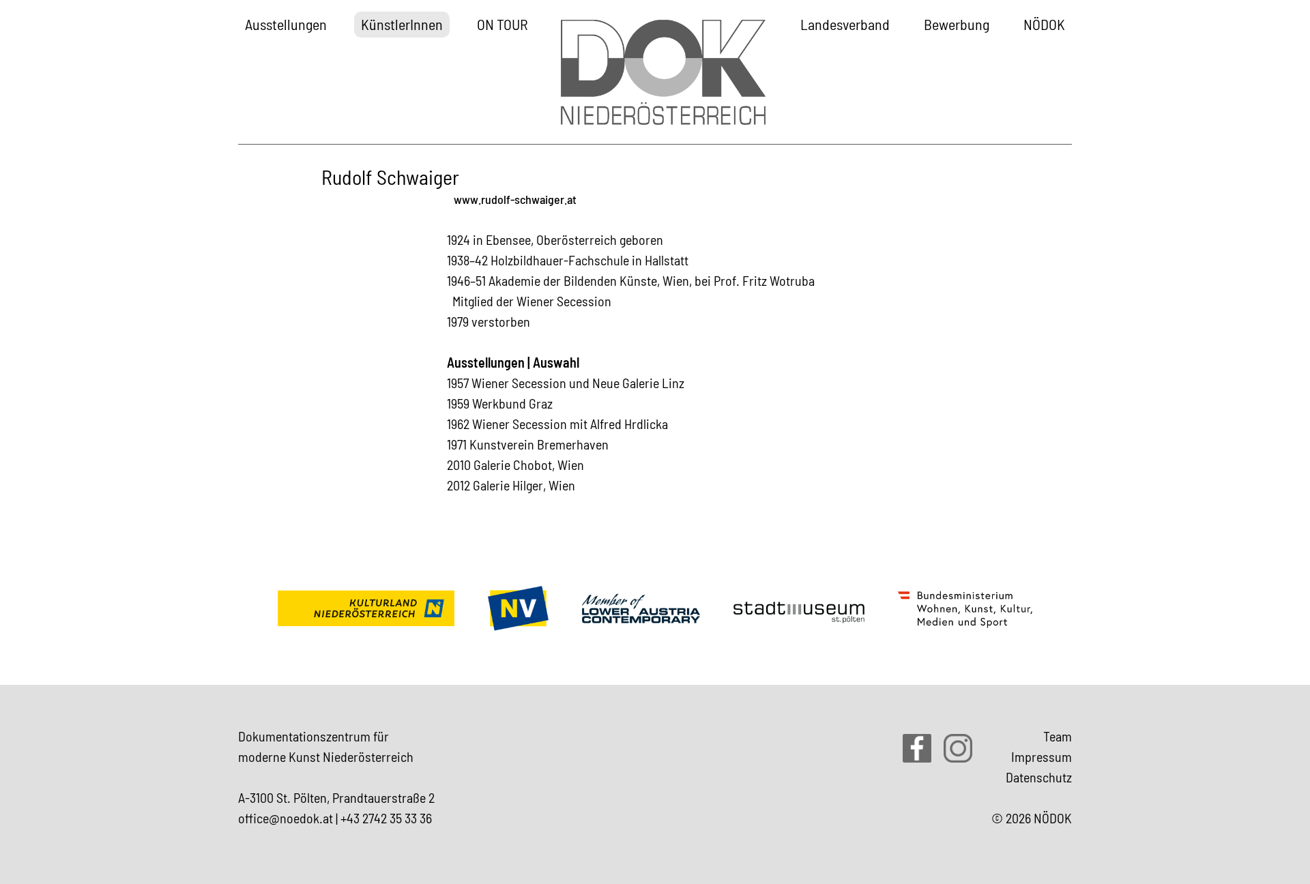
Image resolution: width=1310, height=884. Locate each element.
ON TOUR (502, 24)
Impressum (1041, 756)
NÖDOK (1044, 24)
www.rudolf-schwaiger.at (515, 199)
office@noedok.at (285, 818)
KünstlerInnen (402, 24)
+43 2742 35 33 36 (386, 818)
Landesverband (845, 24)
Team (1057, 736)
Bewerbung (956, 24)
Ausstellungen (286, 24)
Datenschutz (1039, 777)
